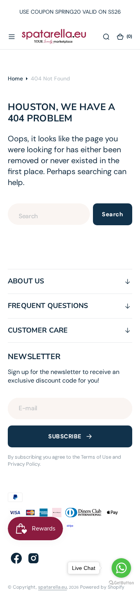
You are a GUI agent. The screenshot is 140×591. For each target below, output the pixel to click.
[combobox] (49, 214)
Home (15, 78)
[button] (12, 36)
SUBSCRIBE (64, 436)
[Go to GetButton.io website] (121, 583)
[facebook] (16, 558)
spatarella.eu (52, 587)
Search (112, 214)
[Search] (106, 36)
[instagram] (33, 558)
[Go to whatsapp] (121, 568)
